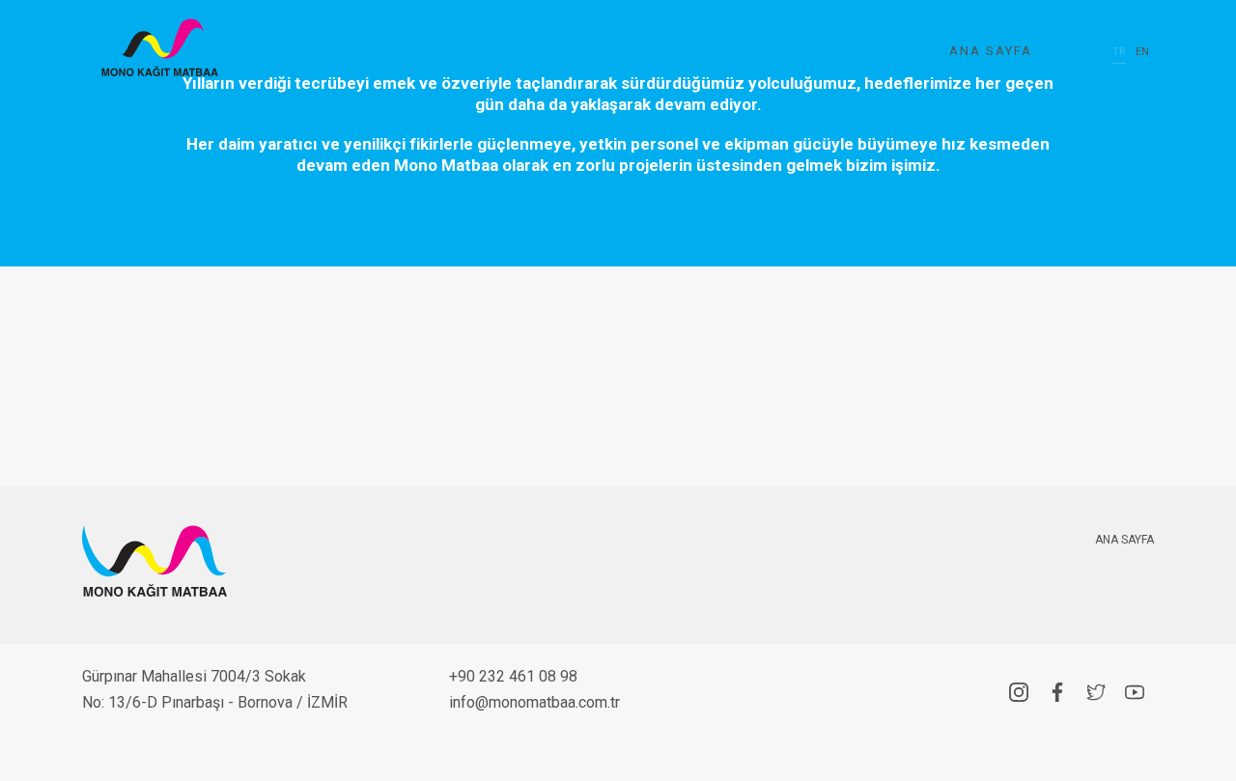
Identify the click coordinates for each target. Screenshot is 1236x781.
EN (1142, 51)
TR (1119, 51)
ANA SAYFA (990, 50)
